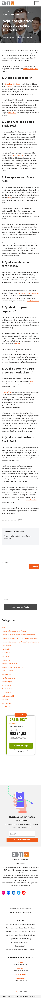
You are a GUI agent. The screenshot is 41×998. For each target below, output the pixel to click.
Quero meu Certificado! (20, 607)
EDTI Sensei (6, 653)
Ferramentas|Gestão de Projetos (12, 667)
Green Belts (12, 113)
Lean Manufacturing (8, 678)
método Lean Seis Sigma (12, 84)
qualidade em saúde (8, 696)
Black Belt (8, 87)
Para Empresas (6, 692)
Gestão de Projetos (8, 671)
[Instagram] (3, 893)
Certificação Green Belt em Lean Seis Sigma (20, 928)
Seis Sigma (30, 37)
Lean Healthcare (7, 674)
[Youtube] (24, 893)
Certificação (6, 649)
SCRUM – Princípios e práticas (20, 942)
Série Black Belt (7, 707)
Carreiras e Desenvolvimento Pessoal (14, 631)
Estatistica (5, 656)
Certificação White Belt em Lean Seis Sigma (20, 935)
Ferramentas (6, 660)
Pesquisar (5, 562)
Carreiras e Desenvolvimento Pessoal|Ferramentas (18, 635)
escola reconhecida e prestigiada (28, 293)
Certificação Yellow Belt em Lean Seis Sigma (20, 924)
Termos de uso (20, 863)
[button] (21, 715)
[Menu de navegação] (36, 3)
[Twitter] (18, 893)
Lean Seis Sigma (7, 682)
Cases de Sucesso (7, 645)
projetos (17, 344)
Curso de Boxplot (20, 946)
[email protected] (22, 991)
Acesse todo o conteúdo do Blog (20, 912)
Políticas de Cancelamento (20, 860)
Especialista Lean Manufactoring (20, 939)
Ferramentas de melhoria (10, 664)
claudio (22, 37)
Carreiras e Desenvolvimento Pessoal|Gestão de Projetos (20, 638)
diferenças (32, 381)
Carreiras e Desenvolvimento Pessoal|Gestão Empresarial (20, 642)
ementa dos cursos (33, 301)
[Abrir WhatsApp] (5, 992)
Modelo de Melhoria (8, 689)
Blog (18, 12)
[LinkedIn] (13, 893)
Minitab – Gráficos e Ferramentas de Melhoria (20, 950)
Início (14, 12)
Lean (9, 198)
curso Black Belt (18, 155)
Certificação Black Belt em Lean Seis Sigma (20, 931)
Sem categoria (6, 703)
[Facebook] (8, 893)
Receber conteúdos (22, 840)
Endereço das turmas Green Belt (20, 909)
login (18, 536)
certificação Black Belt (30, 69)
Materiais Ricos (6, 685)
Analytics (4, 627)
